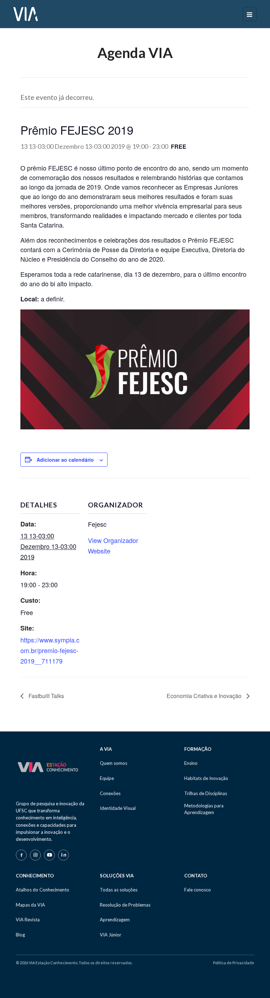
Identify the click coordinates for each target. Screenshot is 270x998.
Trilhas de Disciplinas (205, 793)
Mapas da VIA (30, 905)
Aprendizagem (115, 919)
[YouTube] (49, 855)
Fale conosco (197, 890)
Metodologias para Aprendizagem (204, 809)
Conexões (110, 793)
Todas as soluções (118, 890)
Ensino (191, 763)
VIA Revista (28, 919)
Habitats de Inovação (206, 778)
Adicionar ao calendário (65, 459)
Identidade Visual (118, 808)
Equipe (107, 778)
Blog (20, 935)
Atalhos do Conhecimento (42, 890)
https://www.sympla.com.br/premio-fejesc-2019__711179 (49, 650)
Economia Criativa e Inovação (205, 696)
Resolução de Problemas (125, 905)
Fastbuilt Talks (45, 696)
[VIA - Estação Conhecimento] (25, 13)
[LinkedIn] (63, 855)
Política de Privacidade (233, 962)
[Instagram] (35, 855)
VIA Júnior (110, 935)
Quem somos (113, 763)
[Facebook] (21, 855)
